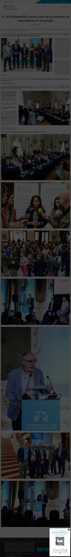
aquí (60, 553)
